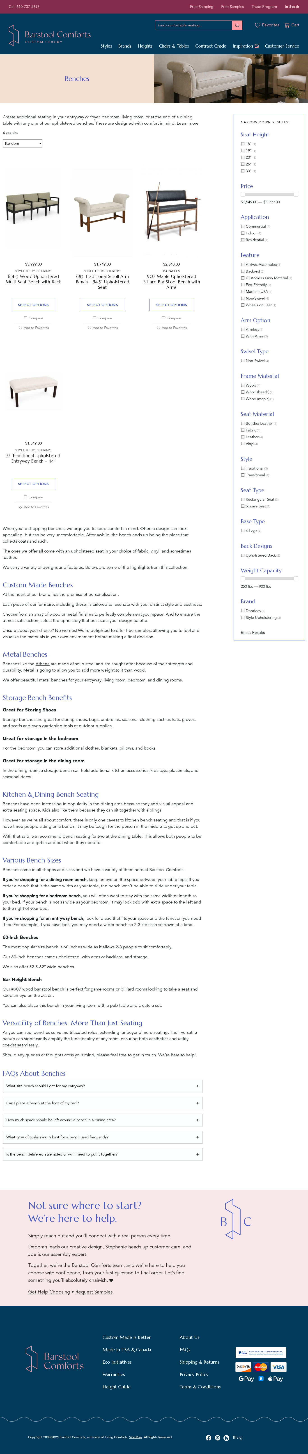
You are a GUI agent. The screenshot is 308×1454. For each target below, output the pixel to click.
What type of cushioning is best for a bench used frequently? (57, 1137)
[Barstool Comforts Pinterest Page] (217, 1437)
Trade (264, 6)
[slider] (243, 194)
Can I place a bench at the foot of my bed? (42, 1103)
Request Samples (94, 1292)
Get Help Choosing (49, 1292)
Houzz (226, 1438)
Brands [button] (124, 46)
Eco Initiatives (117, 1362)
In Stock (292, 6)
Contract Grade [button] (210, 46)
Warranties (114, 1374)
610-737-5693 (27, 6)
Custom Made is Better (127, 1337)
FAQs (185, 1350)
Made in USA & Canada (127, 1350)
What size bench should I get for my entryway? (45, 1086)
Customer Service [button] (282, 46)
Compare (35, 318)
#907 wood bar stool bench (37, 989)
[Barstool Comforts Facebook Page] (208, 1437)
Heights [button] (145, 46)
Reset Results (253, 632)
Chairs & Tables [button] (174, 46)
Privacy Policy (194, 1374)
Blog (237, 1437)
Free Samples (232, 6)
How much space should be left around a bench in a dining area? (61, 1120)
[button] (33, 327)
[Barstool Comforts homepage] (50, 35)
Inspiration (243, 46)
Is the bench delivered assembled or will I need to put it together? (61, 1154)
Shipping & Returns (199, 1362)
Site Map (135, 1437)
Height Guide (117, 1387)
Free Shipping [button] (201, 6)
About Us (189, 1337)
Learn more (188, 123)
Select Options (33, 305)
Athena (43, 663)
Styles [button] (106, 46)
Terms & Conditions (200, 1387)
